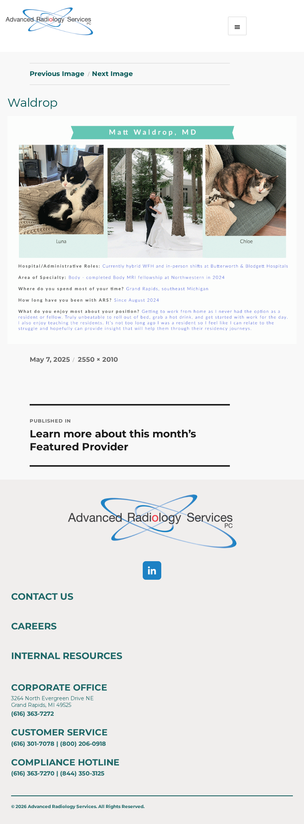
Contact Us (42, 596)
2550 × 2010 (98, 359)
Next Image (112, 74)
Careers (34, 626)
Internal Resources (66, 655)
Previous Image (57, 74)
